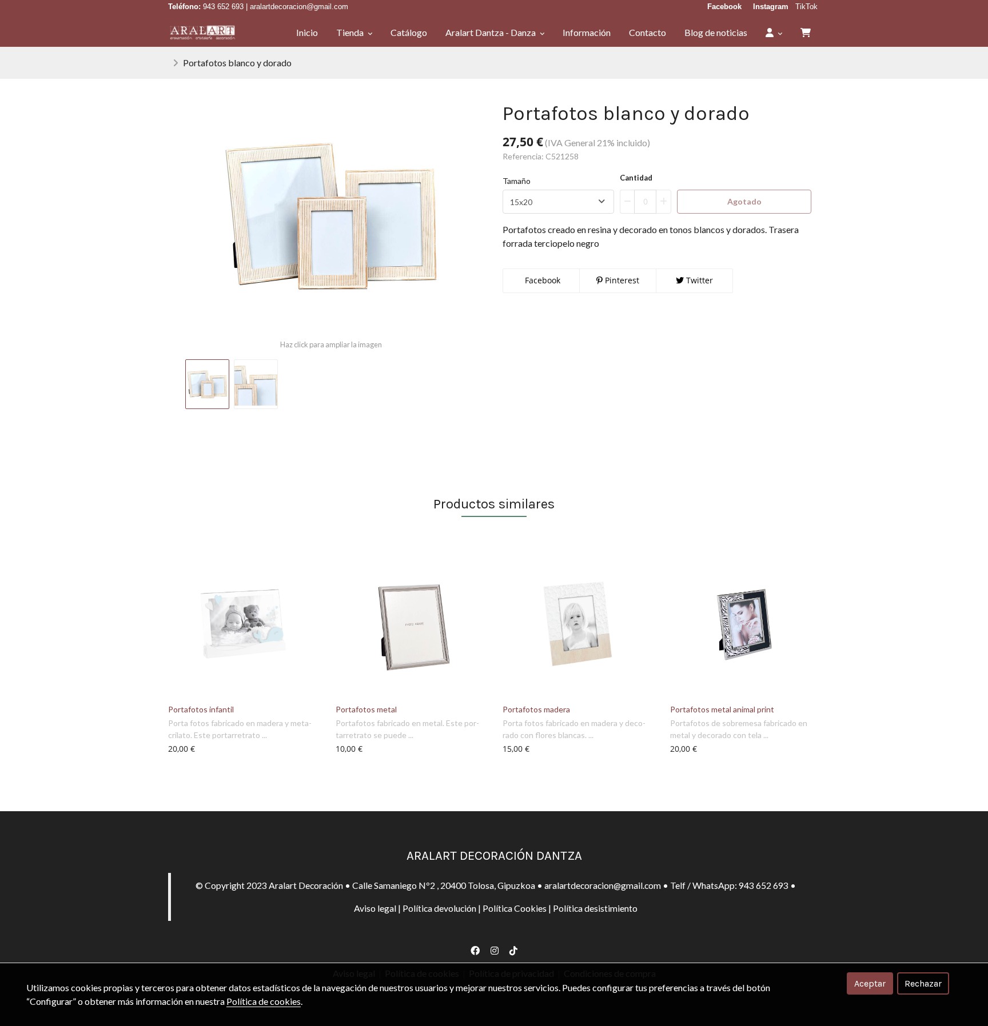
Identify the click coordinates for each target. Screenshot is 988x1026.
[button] (773, 32)
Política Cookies (515, 908)
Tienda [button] (350, 32)
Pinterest (621, 280)
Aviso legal (375, 908)
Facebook (541, 280)
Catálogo (409, 32)
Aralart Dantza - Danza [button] (491, 32)
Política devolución (439, 908)
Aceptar (870, 983)
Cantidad (636, 177)
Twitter (698, 280)
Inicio (307, 32)
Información (587, 32)
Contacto (647, 32)
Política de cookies (263, 1001)
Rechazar (923, 983)
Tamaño (517, 181)
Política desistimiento (595, 908)
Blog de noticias (715, 32)
